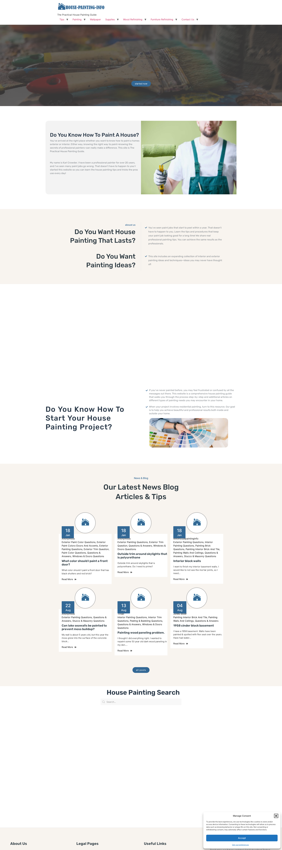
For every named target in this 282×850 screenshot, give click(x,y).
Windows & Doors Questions (88, 556)
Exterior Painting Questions (133, 542)
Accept (242, 838)
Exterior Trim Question (96, 549)
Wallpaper (95, 19)
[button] (276, 815)
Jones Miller (180, 613)
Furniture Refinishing (162, 19)
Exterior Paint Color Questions (78, 542)
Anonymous (68, 538)
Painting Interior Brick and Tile (202, 549)
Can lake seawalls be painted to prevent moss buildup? (84, 627)
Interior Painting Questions (132, 617)
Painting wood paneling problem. (141, 632)
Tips (61, 19)
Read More (67, 579)
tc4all (121, 613)
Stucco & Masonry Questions (200, 556)
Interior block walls (187, 561)
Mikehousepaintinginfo (185, 538)
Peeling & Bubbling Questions (146, 620)
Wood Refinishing (132, 19)
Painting (77, 19)
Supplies (110, 19)
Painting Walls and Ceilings (188, 552)
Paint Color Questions (74, 552)
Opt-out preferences (240, 845)
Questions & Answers (140, 545)
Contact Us (188, 19)
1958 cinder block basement (193, 625)
